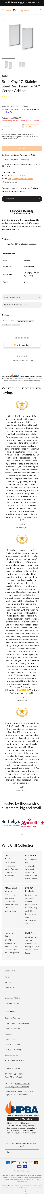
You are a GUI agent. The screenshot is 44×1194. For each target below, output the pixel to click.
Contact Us (9, 993)
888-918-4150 (19, 175)
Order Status (10, 988)
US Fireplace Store (12, 1003)
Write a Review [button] (23, 345)
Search (7, 977)
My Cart (8, 982)
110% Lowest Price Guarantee (17, 1023)
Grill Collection (24, 1171)
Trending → (16, 324)
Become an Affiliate (12, 998)
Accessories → (22, 321)
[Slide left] (16, 834)
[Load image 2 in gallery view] (22, 65)
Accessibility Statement (14, 1060)
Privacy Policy (10, 1039)
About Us (8, 1034)
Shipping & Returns (12, 1029)
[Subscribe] (36, 1152)
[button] (3, 10)
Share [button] (6, 315)
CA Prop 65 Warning (13, 1050)
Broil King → (6, 324)
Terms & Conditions (13, 1044)
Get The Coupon (31, 126)
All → (31, 321)
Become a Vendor (12, 1055)
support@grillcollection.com (20, 179)
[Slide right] (27, 834)
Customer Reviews (12, 1018)
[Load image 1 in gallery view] (8, 65)
